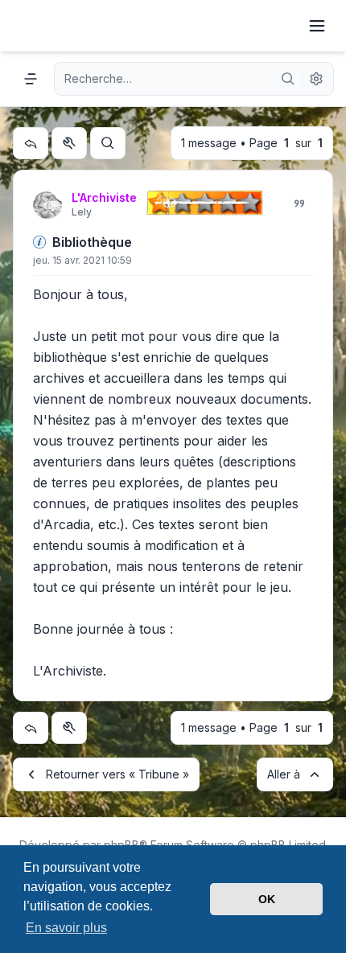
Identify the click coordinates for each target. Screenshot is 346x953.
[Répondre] (30, 143)
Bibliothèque (92, 242)
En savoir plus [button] (66, 928)
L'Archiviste (104, 197)
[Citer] (299, 203)
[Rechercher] (288, 78)
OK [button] (266, 899)
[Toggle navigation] (317, 26)
